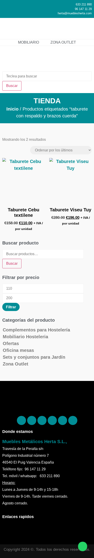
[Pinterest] (31, 420)
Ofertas (11, 343)
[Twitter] (52, 420)
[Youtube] (72, 420)
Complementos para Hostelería (36, 329)
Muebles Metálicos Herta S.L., (34, 441)
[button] (84, 28)
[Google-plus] (62, 420)
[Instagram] (42, 420)
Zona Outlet (15, 363)
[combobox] (47, 76)
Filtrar (11, 307)
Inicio (12, 108)
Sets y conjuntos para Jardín (34, 357)
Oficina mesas (18, 350)
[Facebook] (21, 420)
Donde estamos (17, 431)
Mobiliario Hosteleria (25, 336)
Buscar (12, 263)
